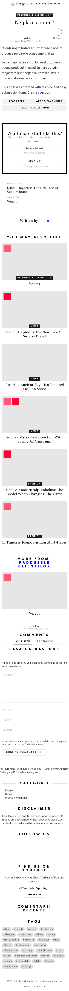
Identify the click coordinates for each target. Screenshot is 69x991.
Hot (7, 296)
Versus (34, 284)
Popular (7, 248)
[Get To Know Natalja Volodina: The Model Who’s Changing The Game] (34, 467)
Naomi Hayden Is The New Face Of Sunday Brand (34, 334)
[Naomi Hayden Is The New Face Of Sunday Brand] (34, 309)
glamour (44, 940)
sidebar (59, 956)
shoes (46, 956)
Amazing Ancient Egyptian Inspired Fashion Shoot (34, 387)
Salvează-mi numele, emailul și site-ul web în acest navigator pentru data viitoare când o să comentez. (34, 743)
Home (27, 987)
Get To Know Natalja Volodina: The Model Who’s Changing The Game (34, 492)
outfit (7, 956)
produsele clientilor (27, 956)
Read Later (16, 101)
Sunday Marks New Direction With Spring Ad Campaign (34, 439)
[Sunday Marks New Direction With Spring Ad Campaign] (34, 414)
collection (47, 929)
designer (10, 935)
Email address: (34, 148)
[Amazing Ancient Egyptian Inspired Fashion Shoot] (34, 362)
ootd (60, 951)
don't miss (26, 935)
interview (41, 945)
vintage (27, 966)
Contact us (39, 987)
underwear (11, 966)
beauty (19, 929)
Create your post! (39, 92)
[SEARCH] (65, 4)
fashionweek (12, 940)
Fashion (34, 484)
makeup (28, 951)
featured (29, 940)
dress (40, 935)
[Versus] (34, 261)
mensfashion (45, 951)
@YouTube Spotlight (34, 888)
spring (8, 961)
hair (57, 940)
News (34, 326)
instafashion (24, 945)
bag (7, 929)
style (37, 961)
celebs (32, 929)
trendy (49, 961)
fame (52, 935)
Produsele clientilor (34, 278)
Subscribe (34, 895)
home (8, 945)
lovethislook (11, 951)
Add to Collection (35, 108)
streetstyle (23, 961)
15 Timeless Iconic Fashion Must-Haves (34, 542)
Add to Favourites (49, 101)
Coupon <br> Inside (15, 401)
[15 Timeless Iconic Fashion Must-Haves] (34, 519)
